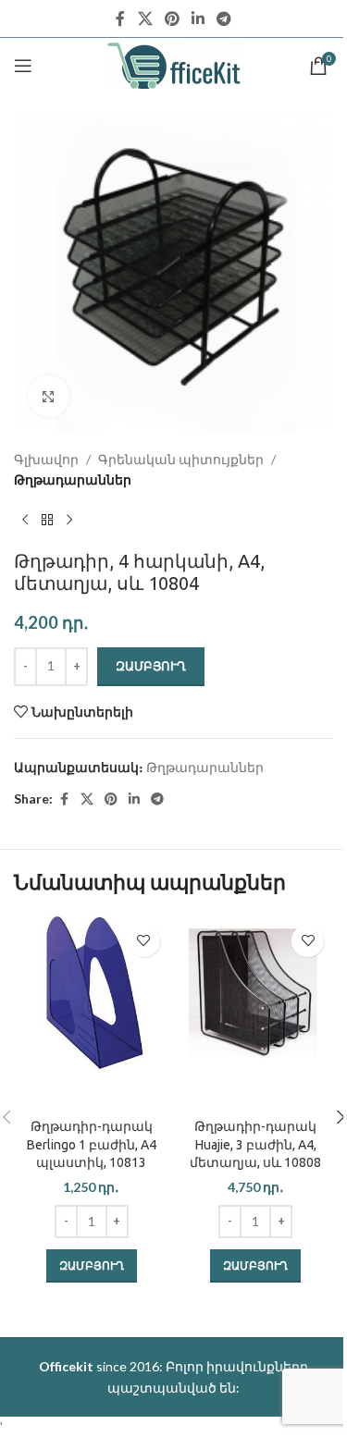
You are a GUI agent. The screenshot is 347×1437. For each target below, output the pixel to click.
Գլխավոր (46, 459)
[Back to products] (47, 521)
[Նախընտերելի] (144, 941)
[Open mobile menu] (23, 65)
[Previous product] (25, 521)
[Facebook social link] (120, 18)
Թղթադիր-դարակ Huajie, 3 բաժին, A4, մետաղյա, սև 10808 (255, 1144)
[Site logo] (173, 64)
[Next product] (69, 521)
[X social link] (144, 18)
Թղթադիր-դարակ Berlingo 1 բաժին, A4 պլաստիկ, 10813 (91, 1144)
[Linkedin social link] (198, 18)
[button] (91, 1266)
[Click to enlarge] (48, 396)
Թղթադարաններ (72, 479)
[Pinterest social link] (171, 18)
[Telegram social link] (224, 18)
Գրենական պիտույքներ (181, 459)
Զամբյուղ (151, 665)
